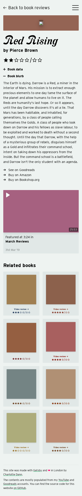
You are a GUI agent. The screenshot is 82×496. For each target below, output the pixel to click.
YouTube (63, 480)
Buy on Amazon (19, 175)
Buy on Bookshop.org (23, 180)
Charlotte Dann (12, 474)
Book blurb (15, 76)
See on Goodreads (21, 170)
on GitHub (20, 488)
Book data (15, 69)
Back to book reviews (29, 7)
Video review (20, 309)
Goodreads (10, 484)
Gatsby (37, 470)
